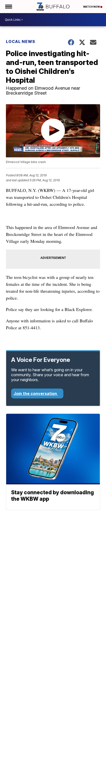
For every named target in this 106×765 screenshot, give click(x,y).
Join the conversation (36, 393)
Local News (20, 41)
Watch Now (91, 6)
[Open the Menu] (8, 6)
